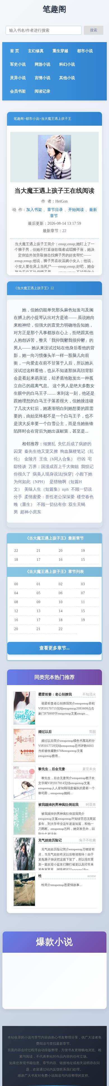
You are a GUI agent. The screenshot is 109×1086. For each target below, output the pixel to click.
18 (16, 559)
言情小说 (42, 78)
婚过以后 (45, 732)
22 (64, 231)
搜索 (93, 30)
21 (39, 550)
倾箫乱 (49, 444)
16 (61, 559)
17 (39, 559)
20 (61, 550)
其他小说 (67, 78)
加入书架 (34, 210)
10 (61, 602)
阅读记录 (42, 91)
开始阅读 (76, 210)
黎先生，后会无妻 (51, 769)
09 (39, 602)
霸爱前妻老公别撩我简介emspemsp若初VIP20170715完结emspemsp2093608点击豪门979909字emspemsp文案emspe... (66, 708)
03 (83, 584)
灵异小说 (18, 78)
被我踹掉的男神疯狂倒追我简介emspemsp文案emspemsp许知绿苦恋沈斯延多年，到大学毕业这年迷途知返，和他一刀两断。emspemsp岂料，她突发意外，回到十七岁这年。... (67, 823)
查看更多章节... (54, 648)
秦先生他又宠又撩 (41, 451)
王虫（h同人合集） (57, 459)
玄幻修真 (36, 51)
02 (61, 584)
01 (39, 584)
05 (39, 593)
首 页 (14, 51)
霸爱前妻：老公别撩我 (55, 694)
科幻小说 (67, 64)
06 (61, 593)
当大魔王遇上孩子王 (56, 119)
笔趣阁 (19, 119)
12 (16, 611)
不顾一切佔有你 (51, 504)
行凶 (81, 459)
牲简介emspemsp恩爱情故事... (61, 885)
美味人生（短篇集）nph (46, 489)
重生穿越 (60, 51)
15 (83, 559)
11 (83, 602)
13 (39, 611)
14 (61, 611)
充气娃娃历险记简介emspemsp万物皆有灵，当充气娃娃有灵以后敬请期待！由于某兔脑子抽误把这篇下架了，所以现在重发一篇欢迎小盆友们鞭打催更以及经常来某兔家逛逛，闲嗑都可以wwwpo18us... (66, 859)
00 (16, 584)
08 (16, 602)
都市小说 (85, 51)
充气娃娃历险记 (50, 840)
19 (83, 550)
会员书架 (18, 91)
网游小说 (42, 64)
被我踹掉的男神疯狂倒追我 (58, 805)
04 (16, 593)
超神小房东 (30, 512)
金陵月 (30, 459)
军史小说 (18, 64)
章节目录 (55, 210)
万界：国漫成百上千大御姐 (54, 466)
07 (83, 593)
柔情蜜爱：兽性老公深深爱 (49, 497)
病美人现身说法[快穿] (53, 474)
